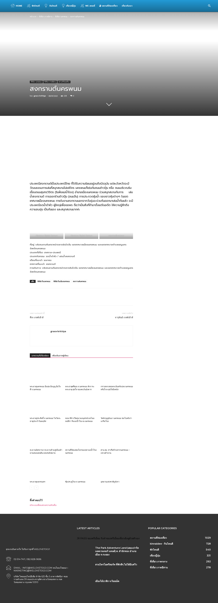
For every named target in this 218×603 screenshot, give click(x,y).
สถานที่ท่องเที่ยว (109, 5)
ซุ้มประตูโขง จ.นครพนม (75, 482)
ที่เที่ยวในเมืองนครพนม (62, 281)
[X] (58, 131)
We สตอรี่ (90, 5)
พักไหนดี (36, 5)
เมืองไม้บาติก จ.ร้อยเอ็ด (107, 581)
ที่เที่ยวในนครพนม (44, 281)
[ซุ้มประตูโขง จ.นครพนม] (81, 468)
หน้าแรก (33, 16)
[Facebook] (51, 131)
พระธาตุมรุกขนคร (37, 482)
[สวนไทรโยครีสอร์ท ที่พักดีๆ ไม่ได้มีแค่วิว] (85, 568)
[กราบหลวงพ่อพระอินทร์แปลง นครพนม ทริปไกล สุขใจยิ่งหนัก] (117, 373)
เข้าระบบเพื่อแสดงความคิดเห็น (43, 505)
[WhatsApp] (71, 131)
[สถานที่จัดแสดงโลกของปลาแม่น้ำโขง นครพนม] (81, 436)
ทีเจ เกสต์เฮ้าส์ (36, 317)
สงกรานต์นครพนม (79, 281)
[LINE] (99, 131)
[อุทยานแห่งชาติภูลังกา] (117, 468)
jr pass (82, 538)
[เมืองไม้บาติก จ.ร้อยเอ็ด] (85, 584)
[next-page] (36, 488)
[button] (209, 6)
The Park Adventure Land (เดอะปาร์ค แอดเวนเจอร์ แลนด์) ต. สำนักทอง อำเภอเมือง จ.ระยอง (117, 551)
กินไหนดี (53, 5)
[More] (106, 131)
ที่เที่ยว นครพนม (61, 16)
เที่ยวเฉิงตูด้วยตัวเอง (129, 538)
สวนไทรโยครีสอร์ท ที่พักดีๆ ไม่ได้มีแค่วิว (116, 564)
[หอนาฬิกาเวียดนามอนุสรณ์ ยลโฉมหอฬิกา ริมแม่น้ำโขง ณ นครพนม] (81, 405)
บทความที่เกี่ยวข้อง (40, 355)
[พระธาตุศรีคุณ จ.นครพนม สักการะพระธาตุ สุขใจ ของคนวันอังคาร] (81, 373)
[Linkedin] (78, 131)
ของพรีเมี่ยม (93, 538)
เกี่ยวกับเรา (127, 5)
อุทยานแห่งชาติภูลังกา (110, 482)
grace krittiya (40, 96)
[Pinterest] (65, 131)
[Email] (85, 131)
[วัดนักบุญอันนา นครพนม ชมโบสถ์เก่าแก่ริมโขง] (117, 405)
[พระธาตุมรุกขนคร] (46, 468)
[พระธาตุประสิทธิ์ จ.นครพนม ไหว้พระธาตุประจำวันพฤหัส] (46, 405)
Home (19, 5)
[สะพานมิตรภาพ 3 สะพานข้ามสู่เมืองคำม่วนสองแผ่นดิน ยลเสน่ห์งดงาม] (46, 436)
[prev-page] (32, 488)
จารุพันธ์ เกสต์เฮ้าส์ (124, 317)
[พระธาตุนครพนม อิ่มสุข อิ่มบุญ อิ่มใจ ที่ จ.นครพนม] (46, 373)
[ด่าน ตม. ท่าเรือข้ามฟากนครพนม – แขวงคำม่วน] (117, 436)
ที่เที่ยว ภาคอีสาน (45, 16)
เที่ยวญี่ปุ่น (71, 5)
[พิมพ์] (92, 131)
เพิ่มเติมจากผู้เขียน (60, 355)
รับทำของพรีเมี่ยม (110, 538)
